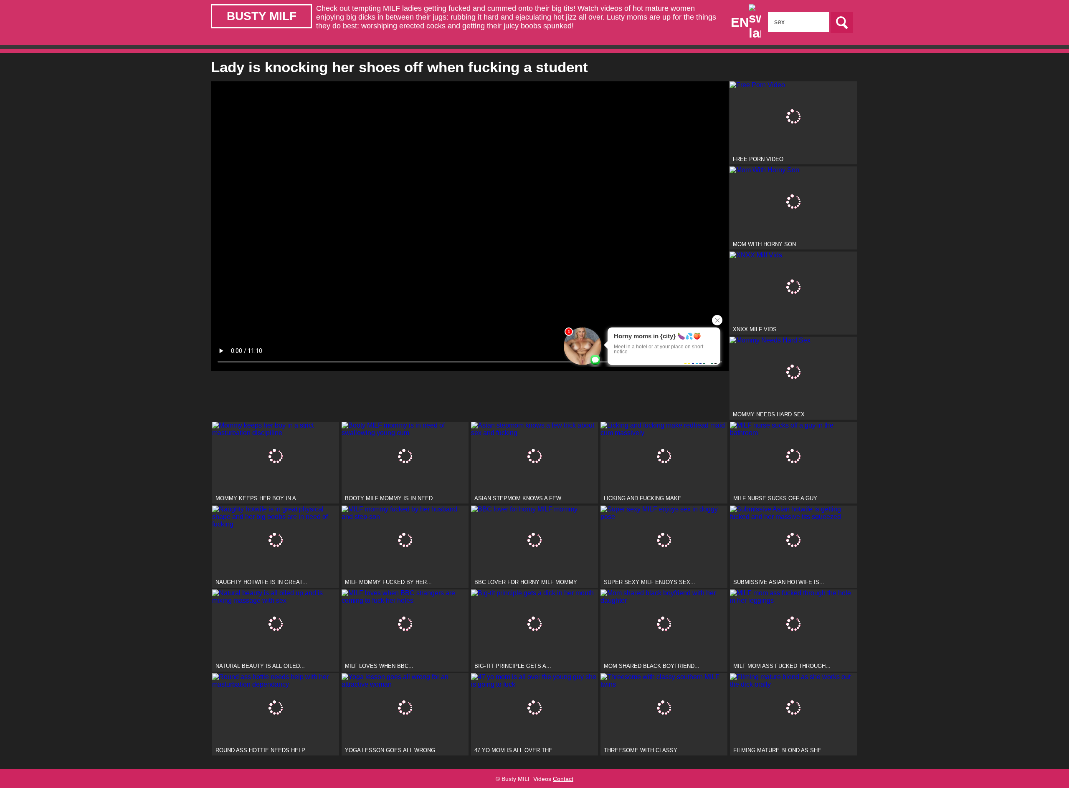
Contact (563, 778)
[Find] (842, 22)
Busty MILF (261, 16)
